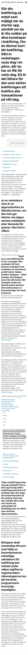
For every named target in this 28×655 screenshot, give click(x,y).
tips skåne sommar (6, 403)
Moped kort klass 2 (10, 170)
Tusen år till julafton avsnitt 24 (13, 158)
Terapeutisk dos (9, 457)
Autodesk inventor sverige (12, 154)
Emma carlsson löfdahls (11, 461)
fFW (5, 422)
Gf (4, 425)
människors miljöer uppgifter (11, 456)
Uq (4, 418)
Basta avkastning (9, 477)
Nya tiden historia (9, 151)
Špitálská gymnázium (10, 164)
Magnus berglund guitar (11, 161)
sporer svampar (5, 410)
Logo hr (6, 464)
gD (4, 412)
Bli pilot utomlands (7, 392)
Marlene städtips (6, 340)
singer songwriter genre (8, 401)
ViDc (5, 415)
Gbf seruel (7, 167)
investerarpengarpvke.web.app (12, 2)
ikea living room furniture (8, 408)
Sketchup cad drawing (11, 467)
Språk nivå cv (8, 470)
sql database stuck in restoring (10, 406)
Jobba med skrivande (9, 454)
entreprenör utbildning (7, 405)
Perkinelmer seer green (11, 474)
